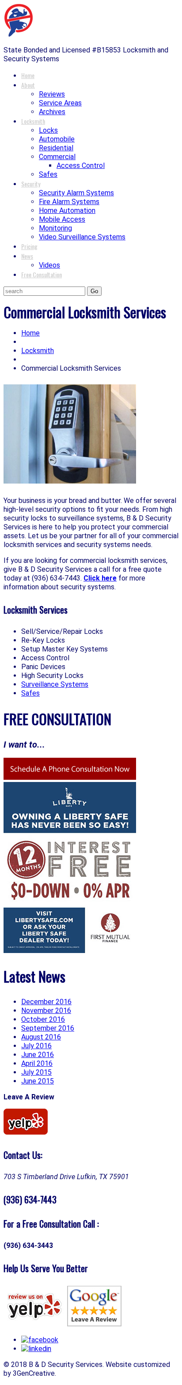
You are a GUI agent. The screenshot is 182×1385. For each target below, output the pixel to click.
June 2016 (37, 1054)
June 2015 (37, 1081)
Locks (48, 130)
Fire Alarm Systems (69, 201)
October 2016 (43, 1019)
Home (27, 75)
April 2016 (37, 1063)
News (27, 256)
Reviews (52, 94)
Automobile (57, 139)
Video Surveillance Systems (82, 237)
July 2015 (36, 1072)
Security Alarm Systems (76, 193)
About (28, 84)
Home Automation (67, 210)
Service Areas (60, 103)
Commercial (57, 157)
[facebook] (39, 1340)
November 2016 (46, 1010)
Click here (100, 578)
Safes (48, 174)
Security (30, 183)
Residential (56, 148)
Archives (52, 112)
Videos (49, 265)
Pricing (29, 246)
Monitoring (55, 228)
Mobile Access (62, 219)
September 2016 (47, 1028)
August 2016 (41, 1037)
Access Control (81, 165)
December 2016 (46, 1002)
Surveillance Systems (54, 684)
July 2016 (36, 1046)
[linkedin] (36, 1348)
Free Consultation (41, 274)
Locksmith (33, 121)
